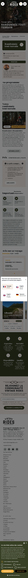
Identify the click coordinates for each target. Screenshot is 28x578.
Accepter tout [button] (7, 571)
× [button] (26, 543)
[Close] (26, 279)
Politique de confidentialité (11, 558)
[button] (14, 575)
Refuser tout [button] (20, 571)
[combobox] (24, 543)
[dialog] (14, 559)
